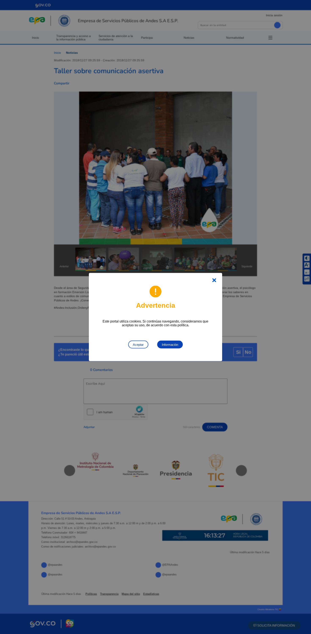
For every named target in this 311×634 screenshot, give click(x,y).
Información (170, 344)
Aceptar (138, 344)
